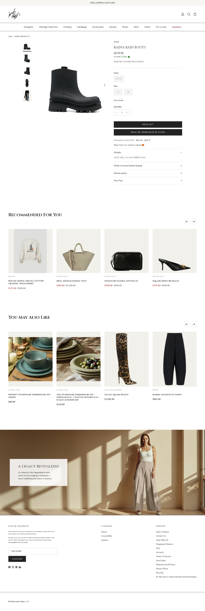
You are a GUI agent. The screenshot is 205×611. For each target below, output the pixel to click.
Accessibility (106, 536)
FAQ (158, 548)
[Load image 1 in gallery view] (75, 83)
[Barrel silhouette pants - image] (175, 359)
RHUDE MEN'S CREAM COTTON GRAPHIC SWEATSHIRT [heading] (26, 282)
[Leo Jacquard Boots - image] (126, 359)
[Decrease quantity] (116, 112)
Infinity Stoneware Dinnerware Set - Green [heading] (30, 396)
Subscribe (17, 559)
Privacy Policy (162, 568)
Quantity (117, 106)
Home (147, 26)
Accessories (98, 26)
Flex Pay (118, 180)
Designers (28, 26)
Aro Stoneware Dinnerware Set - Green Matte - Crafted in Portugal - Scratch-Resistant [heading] (78, 397)
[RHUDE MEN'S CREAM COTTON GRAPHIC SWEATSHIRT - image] (30, 251)
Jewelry (113, 26)
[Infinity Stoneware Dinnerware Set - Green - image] (30, 359)
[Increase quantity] (127, 112)
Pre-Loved (161, 26)
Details (117, 152)
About (104, 532)
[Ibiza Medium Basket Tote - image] (78, 251)
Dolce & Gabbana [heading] (113, 390)
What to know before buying (128, 165)
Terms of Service (163, 556)
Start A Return (162, 532)
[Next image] (48, 251)
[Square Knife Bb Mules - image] (175, 251)
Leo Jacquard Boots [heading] (116, 394)
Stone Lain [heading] (13, 390)
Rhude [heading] (11, 276)
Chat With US (162, 540)
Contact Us (161, 536)
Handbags (82, 26)
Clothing (67, 26)
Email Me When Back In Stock (148, 132)
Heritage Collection (48, 26)
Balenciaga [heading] (62, 276)
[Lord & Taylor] (14, 14)
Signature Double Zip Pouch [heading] (121, 281)
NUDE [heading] (155, 390)
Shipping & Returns (164, 544)
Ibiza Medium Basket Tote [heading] (71, 281)
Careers (104, 540)
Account (159, 552)
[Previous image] (13, 251)
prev (187, 222)
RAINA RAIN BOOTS (22, 36)
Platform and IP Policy (165, 564)
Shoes (125, 26)
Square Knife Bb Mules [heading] (166, 281)
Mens (136, 26)
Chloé (116, 41)
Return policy (120, 173)
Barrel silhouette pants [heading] (167, 394)
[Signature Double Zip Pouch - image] (126, 251)
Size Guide (118, 100)
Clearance (176, 26)
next (194, 222)
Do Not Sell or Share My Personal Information (176, 577)
